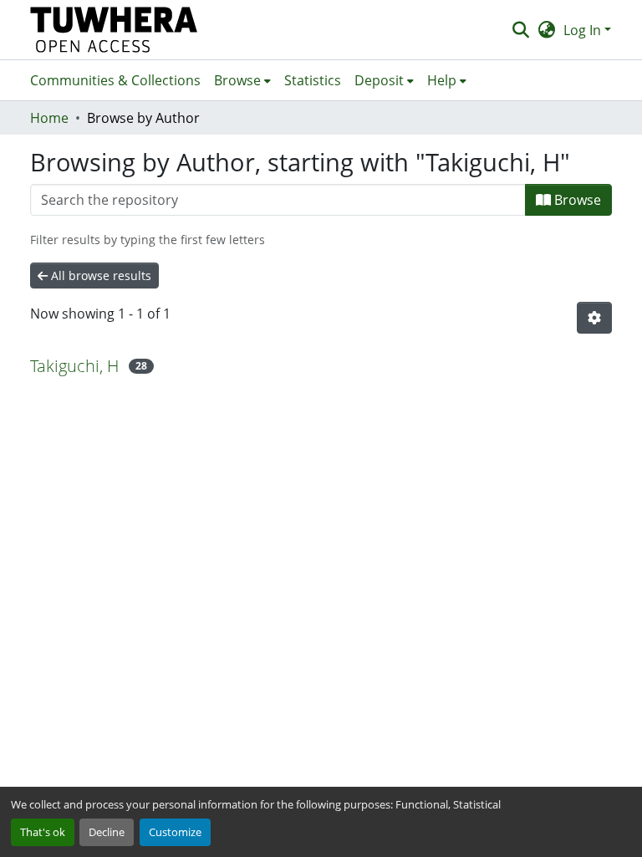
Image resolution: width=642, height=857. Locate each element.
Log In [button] (583, 30)
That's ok (42, 831)
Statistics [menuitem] (312, 80)
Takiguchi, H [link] (74, 366)
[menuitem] (242, 80)
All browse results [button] (99, 275)
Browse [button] (237, 80)
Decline (107, 831)
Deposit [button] (379, 80)
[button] (114, 30)
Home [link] (49, 118)
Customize (175, 831)
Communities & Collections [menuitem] (115, 80)
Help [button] (441, 80)
